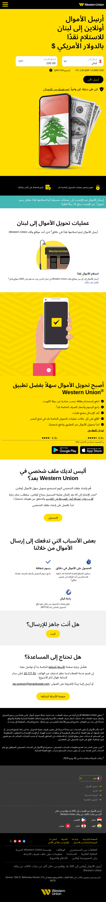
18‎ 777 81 (30, 673)
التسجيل (53, 517)
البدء (53, 633)
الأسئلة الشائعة (56, 666)
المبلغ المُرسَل (49, 59)
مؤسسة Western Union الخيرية (34, 849)
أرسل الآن (93, 79)
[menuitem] (90, 4)
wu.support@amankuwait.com (31, 683)
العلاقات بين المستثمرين (83, 849)
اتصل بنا (53, 839)
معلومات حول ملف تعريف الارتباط (42, 853)
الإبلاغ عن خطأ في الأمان (58, 842)
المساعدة (72, 853)
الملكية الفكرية (89, 853)
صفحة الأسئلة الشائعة (53, 696)
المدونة (64, 839)
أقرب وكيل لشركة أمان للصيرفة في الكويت (69, 498)
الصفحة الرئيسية (90, 839)
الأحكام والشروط (59, 858)
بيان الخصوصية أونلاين (84, 858)
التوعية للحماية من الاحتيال (85, 842)
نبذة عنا (75, 839)
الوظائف (60, 849)
